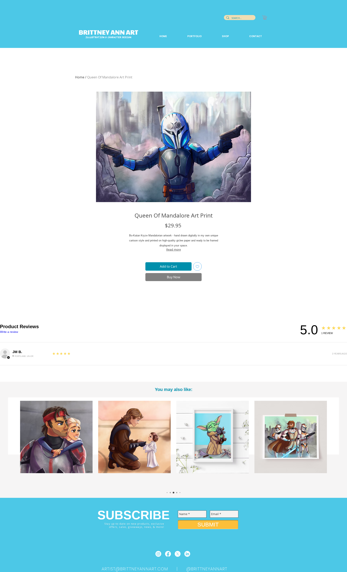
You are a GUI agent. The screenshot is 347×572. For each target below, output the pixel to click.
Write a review (9, 331)
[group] (173, 444)
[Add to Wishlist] (197, 266)
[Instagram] (158, 554)
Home (79, 77)
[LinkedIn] (187, 554)
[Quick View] (56, 437)
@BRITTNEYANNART (207, 569)
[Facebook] (168, 554)
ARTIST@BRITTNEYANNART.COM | (144, 569)
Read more (173, 249)
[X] (178, 554)
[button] (264, 17)
